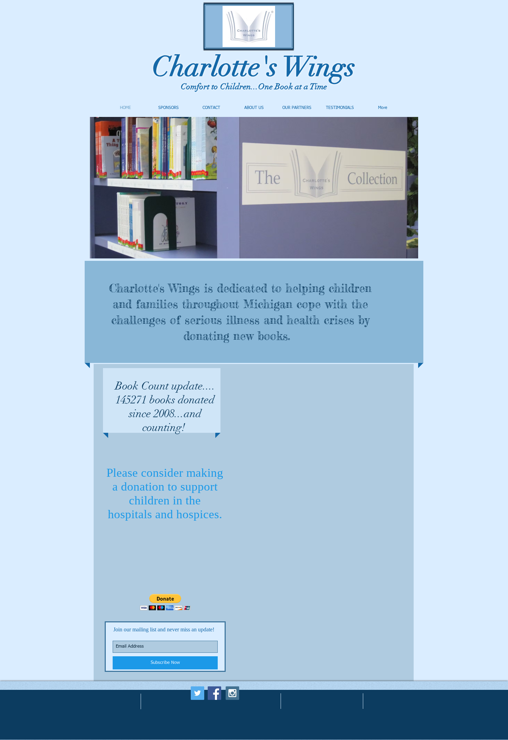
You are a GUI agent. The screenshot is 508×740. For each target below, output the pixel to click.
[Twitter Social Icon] (197, 693)
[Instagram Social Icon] (232, 693)
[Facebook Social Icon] (214, 693)
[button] (165, 602)
